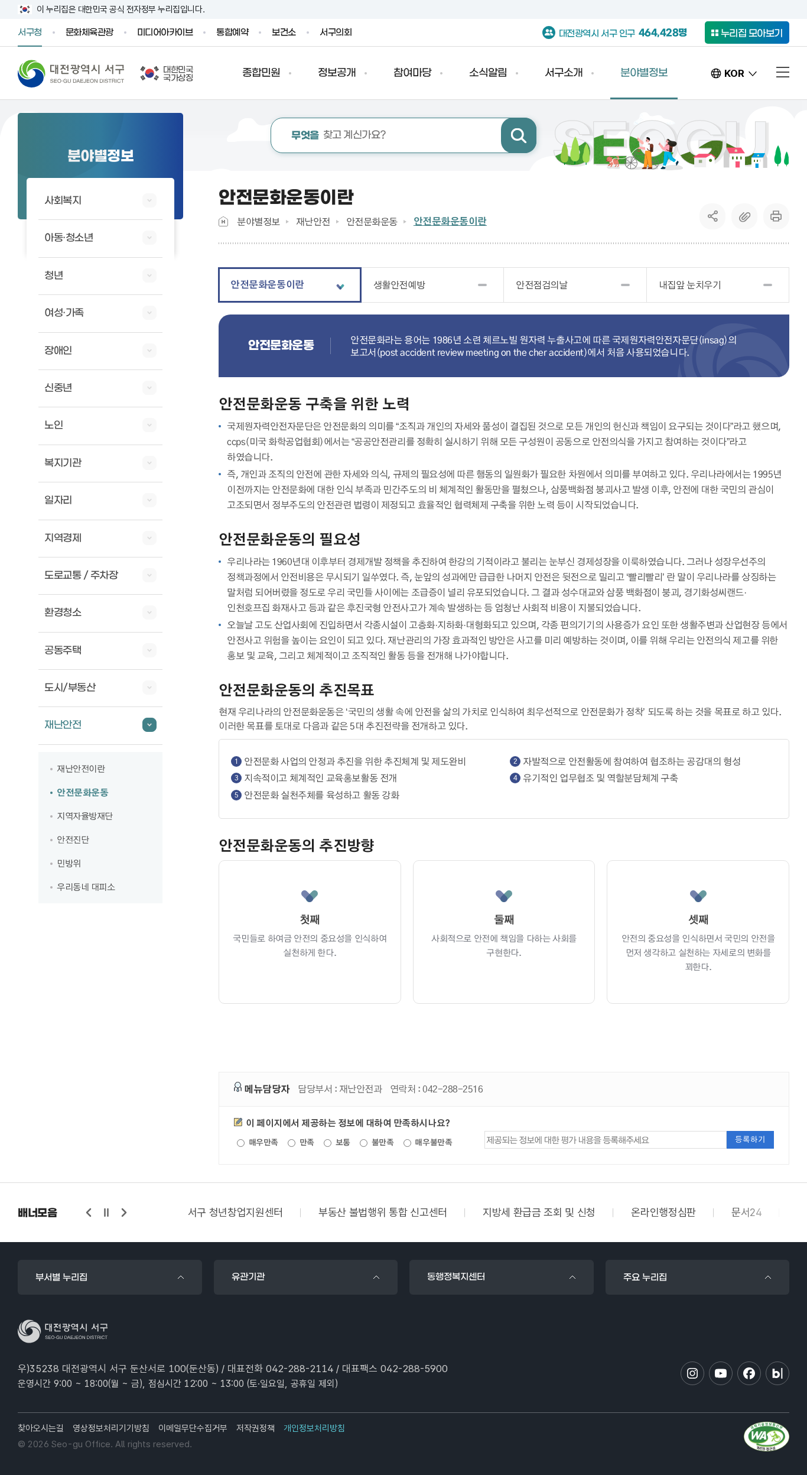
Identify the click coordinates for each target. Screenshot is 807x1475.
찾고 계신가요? (338, 135)
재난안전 (313, 221)
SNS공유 (713, 216)
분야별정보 (258, 221)
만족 (305, 1142)
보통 (341, 1142)
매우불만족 (432, 1142)
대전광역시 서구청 (71, 73)
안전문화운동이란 (450, 221)
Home (223, 221)
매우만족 (262, 1142)
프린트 (776, 216)
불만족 (381, 1142)
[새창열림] (766, 1436)
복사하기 (744, 216)
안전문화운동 (372, 221)
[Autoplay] (106, 1212)
